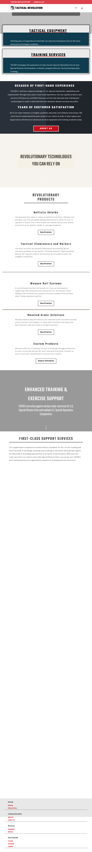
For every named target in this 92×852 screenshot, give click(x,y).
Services (10, 832)
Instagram (11, 844)
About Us (46, 128)
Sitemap (10, 805)
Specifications (46, 232)
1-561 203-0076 (43, 640)
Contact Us (11, 820)
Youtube (10, 841)
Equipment (11, 829)
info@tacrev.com (16, 666)
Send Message (72, 776)
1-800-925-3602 (43, 631)
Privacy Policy (12, 808)
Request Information (46, 360)
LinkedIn (10, 846)
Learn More (46, 493)
